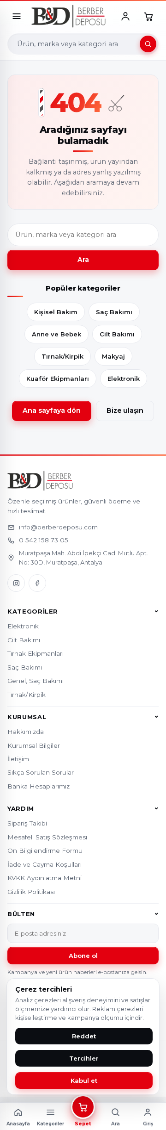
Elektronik (123, 378)
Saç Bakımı (114, 312)
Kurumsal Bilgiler (33, 745)
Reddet (84, 1036)
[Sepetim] (148, 16)
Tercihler (84, 1058)
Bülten (21, 914)
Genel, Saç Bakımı (35, 680)
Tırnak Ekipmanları (35, 653)
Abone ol (83, 955)
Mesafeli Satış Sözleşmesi (47, 837)
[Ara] (148, 44)
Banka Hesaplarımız (38, 786)
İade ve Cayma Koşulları (44, 864)
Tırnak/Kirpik (62, 356)
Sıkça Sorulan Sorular (40, 772)
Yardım (20, 808)
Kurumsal (26, 716)
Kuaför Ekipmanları (57, 378)
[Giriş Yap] (125, 16)
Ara (83, 259)
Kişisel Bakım (55, 312)
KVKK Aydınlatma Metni (44, 878)
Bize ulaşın (125, 410)
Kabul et (84, 1080)
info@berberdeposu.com (58, 527)
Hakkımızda (25, 731)
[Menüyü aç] (16, 16)
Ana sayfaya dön (52, 410)
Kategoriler (32, 611)
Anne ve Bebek (56, 334)
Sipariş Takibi (27, 823)
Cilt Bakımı (117, 334)
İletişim (18, 759)
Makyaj (113, 356)
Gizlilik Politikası (31, 891)
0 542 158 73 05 (43, 540)
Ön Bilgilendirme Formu (45, 850)
